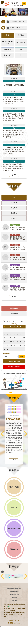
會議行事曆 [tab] (14, 313)
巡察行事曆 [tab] (14, 308)
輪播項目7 (22, 16)
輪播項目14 (18, 18)
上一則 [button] (2, 434)
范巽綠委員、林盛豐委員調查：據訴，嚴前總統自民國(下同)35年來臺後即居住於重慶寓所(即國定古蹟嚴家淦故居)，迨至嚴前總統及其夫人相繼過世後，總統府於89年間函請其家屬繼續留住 (15, 288)
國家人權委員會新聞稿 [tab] (7, 42)
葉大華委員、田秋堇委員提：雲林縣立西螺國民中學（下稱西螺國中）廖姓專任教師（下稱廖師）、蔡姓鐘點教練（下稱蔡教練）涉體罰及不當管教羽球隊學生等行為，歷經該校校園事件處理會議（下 (14, 257)
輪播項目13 (15, 18)
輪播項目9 (2, 18)
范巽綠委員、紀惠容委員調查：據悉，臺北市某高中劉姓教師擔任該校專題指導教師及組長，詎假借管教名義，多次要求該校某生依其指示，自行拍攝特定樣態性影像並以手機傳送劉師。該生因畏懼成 (14, 267)
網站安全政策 (14, 591)
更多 (15, 175)
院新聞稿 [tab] (21, 35)
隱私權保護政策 (14, 594)
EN (24, 3)
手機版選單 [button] (2, 2)
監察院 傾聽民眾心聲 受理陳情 (7, 392)
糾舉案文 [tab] (14, 218)
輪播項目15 (22, 18)
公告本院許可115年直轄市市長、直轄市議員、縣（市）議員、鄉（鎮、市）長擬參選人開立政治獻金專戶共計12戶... (13, 147)
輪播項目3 (9, 16)
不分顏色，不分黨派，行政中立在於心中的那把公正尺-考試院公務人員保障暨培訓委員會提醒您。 (18, 28)
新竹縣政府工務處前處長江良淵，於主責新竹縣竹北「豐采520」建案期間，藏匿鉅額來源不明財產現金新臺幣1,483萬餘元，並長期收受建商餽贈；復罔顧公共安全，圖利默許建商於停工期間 (14, 227)
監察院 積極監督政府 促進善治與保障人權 (10, 392)
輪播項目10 (6, 18)
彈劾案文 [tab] (14, 213)
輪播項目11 (9, 18)
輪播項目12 (12, 18)
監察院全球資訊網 (14, 4)
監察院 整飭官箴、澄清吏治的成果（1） (14, 392)
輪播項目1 (2, 16)
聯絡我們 (14, 597)
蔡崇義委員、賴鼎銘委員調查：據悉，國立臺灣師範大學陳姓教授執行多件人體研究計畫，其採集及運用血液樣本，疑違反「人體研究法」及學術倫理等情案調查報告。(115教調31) (14, 278)
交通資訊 (14, 600)
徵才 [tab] (20, 55)
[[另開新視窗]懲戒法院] (14, 576)
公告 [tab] (20, 49)
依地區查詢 (6, 353)
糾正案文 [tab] (14, 208)
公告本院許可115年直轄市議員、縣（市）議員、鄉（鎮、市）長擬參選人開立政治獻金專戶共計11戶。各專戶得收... (13, 131)
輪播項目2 (6, 16)
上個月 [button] (7, 321)
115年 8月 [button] (14, 324)
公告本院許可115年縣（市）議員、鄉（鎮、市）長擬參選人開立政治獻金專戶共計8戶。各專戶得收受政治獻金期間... (13, 97)
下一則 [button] (25, 434)
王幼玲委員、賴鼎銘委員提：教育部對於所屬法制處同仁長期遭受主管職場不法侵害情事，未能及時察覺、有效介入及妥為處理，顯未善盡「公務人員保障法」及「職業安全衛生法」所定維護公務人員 (14, 237)
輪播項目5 (15, 16)
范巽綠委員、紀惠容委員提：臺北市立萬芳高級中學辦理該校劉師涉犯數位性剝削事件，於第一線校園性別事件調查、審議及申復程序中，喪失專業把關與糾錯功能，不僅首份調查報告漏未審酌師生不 (14, 247)
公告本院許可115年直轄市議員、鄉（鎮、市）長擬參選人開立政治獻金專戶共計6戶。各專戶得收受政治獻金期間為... (13, 164)
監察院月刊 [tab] (7, 55)
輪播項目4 (12, 16)
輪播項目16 (25, 18)
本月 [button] (22, 321)
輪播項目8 (25, 16)
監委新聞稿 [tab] (7, 49)
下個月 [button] (13, 321)
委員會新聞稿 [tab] (20, 42)
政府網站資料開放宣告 (14, 588)
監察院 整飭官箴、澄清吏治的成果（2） (17, 392)
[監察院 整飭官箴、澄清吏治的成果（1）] (14, 381)
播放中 (8, 21)
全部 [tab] (7, 35)
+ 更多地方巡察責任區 (14, 361)
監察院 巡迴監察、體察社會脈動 (20, 392)
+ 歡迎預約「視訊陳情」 (14, 366)
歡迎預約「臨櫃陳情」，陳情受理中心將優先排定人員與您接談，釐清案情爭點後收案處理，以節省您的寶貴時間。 (18, 21)
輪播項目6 (18, 16)
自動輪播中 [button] (2, 10)
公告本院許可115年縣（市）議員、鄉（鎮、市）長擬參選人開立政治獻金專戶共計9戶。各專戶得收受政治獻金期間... (13, 114)
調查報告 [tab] (14, 202)
